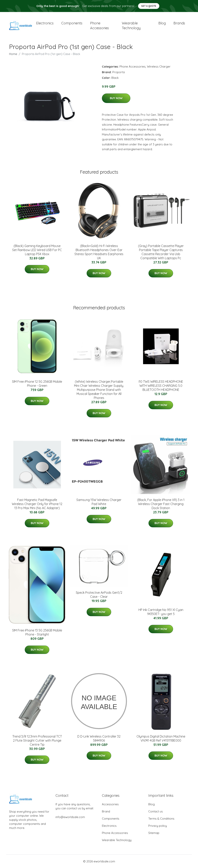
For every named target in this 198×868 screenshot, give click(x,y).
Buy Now (116, 98)
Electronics (45, 23)
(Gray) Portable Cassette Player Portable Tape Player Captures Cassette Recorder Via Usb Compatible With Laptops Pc (161, 252)
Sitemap (153, 833)
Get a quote (148, 5)
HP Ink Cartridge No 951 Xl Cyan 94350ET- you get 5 (160, 612)
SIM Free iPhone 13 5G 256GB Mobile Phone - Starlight (37, 632)
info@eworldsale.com (70, 817)
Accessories (110, 804)
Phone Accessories (132, 66)
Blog (162, 23)
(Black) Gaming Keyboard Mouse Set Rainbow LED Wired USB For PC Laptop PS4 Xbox (37, 250)
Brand (106, 811)
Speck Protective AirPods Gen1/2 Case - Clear (99, 595)
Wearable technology (131, 25)
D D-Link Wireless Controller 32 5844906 (98, 738)
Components (71, 23)
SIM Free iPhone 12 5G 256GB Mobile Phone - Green (37, 384)
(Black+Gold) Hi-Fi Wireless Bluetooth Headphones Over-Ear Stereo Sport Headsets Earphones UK (98, 252)
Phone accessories (99, 25)
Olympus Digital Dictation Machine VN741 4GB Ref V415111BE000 (161, 738)
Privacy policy (157, 826)
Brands (179, 23)
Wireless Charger (159, 66)
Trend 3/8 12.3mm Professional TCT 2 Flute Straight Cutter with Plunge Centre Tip (37, 740)
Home (13, 54)
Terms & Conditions (161, 818)
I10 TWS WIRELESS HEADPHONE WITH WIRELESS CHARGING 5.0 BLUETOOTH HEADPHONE (161, 386)
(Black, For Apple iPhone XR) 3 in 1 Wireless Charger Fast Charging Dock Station (160, 504)
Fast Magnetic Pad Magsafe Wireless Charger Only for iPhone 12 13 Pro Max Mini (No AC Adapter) (37, 504)
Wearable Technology (116, 840)
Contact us (155, 811)
